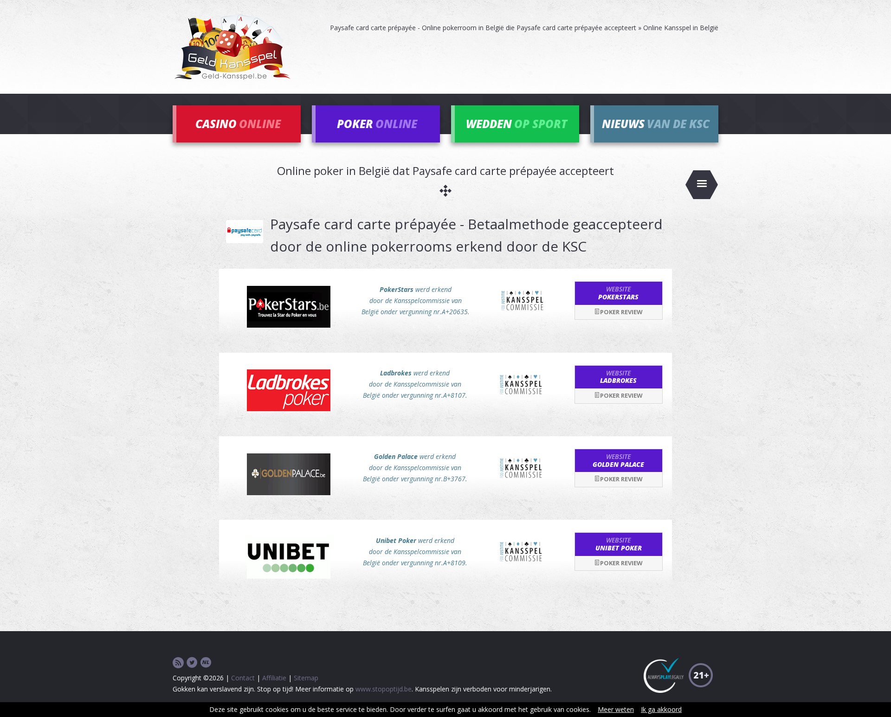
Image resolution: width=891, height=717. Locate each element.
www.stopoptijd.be (383, 689)
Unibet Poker (618, 544)
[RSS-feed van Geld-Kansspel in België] (178, 663)
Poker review (621, 312)
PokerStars (618, 292)
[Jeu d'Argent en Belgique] (206, 663)
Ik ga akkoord (661, 709)
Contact (243, 677)
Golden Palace (618, 460)
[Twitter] (192, 663)
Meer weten (616, 709)
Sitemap (306, 677)
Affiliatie (274, 677)
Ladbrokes (618, 376)
